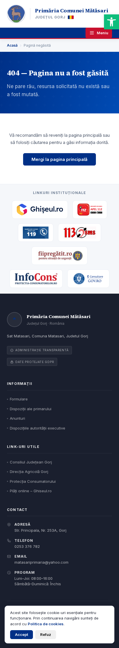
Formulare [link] (19, 399)
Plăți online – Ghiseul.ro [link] (31, 491)
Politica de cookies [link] (46, 624)
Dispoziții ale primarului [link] (30, 408)
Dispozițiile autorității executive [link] (37, 428)
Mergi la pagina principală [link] (59, 159)
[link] (111, 21)
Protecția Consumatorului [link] (33, 481)
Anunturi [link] (17, 418)
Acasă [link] (12, 45)
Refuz (45, 634)
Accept (21, 634)
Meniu (102, 33)
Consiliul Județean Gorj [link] (31, 462)
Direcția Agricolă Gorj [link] (29, 471)
